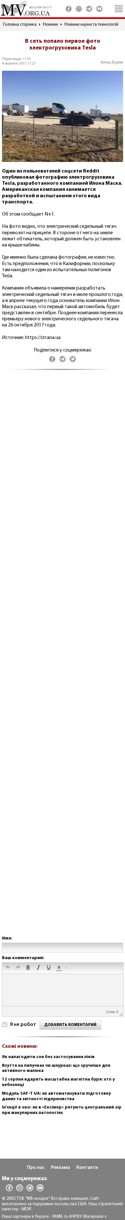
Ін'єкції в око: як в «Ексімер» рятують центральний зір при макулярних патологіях (61, 1110)
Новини (50, 24)
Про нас (36, 1167)
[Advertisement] (62, 659)
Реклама (60, 1167)
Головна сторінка (20, 24)
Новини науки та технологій (91, 24)
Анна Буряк (111, 62)
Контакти (87, 1167)
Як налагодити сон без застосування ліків (48, 1057)
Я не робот (23, 1024)
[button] (8, 968)
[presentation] (7, 968)
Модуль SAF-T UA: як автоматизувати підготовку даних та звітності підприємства (56, 1096)
